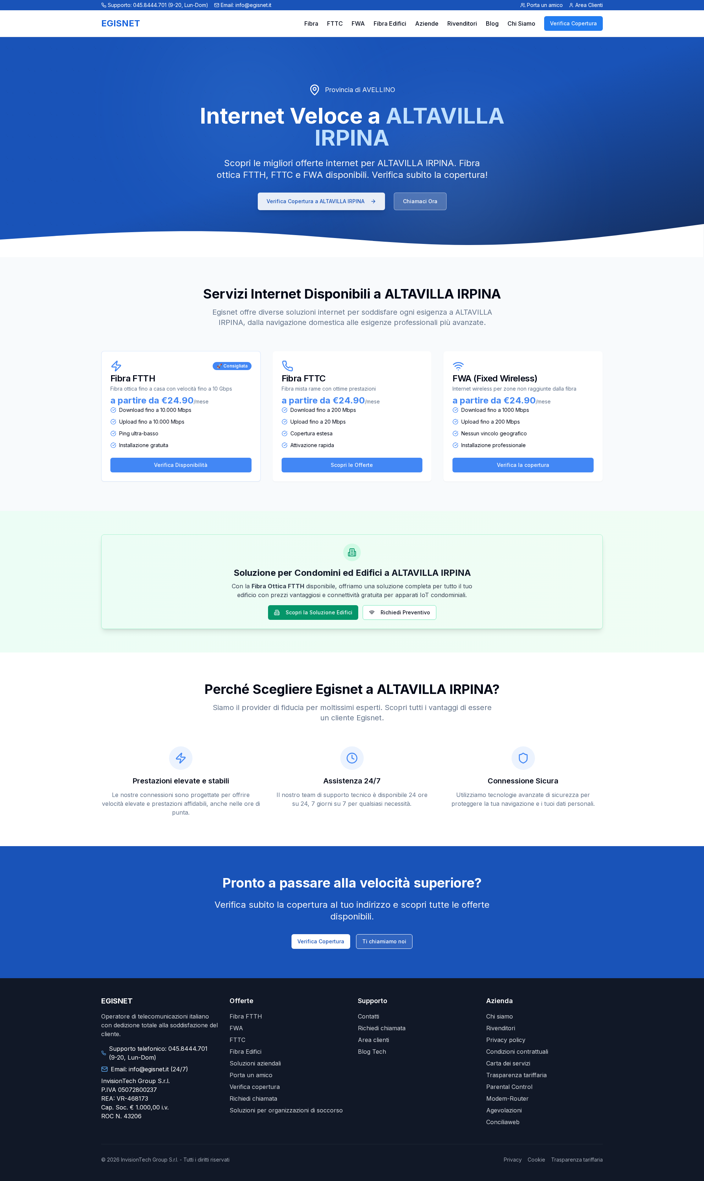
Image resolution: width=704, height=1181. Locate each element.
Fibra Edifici (390, 23)
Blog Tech (372, 1051)
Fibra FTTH (246, 1016)
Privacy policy (505, 1039)
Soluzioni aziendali (255, 1063)
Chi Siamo (521, 23)
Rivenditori (462, 23)
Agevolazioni (504, 1110)
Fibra (311, 23)
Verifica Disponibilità (181, 465)
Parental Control (509, 1086)
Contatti (368, 1016)
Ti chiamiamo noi (384, 941)
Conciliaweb (503, 1122)
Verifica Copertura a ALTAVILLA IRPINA (315, 201)
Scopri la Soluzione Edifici (319, 612)
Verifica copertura (255, 1086)
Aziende (427, 23)
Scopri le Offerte (352, 465)
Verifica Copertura (573, 23)
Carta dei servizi (508, 1063)
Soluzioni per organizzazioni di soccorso (286, 1110)
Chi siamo (499, 1016)
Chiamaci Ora (420, 201)
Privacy (513, 1159)
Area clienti (373, 1039)
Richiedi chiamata (253, 1098)
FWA (358, 23)
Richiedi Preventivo (405, 612)
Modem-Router (507, 1098)
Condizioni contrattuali (517, 1051)
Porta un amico (251, 1075)
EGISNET (120, 23)
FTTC (335, 23)
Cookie (536, 1159)
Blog (492, 23)
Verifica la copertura (523, 465)
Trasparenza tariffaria (516, 1075)
